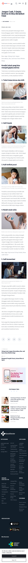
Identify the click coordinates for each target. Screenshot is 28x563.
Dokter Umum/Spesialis (22, 450)
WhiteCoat (4, 503)
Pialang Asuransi (14, 491)
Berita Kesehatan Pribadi (21, 489)
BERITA (21, 478)
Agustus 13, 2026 (13, 403)
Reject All (14, 560)
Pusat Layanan (22, 502)
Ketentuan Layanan (21, 509)
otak (2, 288)
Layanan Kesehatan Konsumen (12, 465)
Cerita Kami (4, 489)
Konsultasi (21, 447)
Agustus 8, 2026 (13, 412)
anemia (10, 52)
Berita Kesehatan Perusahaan (22, 483)
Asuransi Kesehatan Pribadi (21, 467)
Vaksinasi (21, 457)
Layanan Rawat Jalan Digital (13, 446)
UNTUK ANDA (22, 439)
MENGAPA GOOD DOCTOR (5, 478)
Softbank (4, 498)
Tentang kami (5, 492)
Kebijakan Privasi (23, 507)
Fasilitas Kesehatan (12, 488)
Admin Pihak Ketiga (13, 496)
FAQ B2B (12, 469)
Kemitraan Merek (14, 474)
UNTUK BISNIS (4, 439)
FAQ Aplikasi (22, 504)
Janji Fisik (21, 463)
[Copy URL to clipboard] (19, 339)
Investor (4, 494)
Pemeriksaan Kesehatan (22, 460)
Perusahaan (3, 447)
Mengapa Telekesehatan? (5, 486)
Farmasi (12, 494)
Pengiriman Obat (14, 451)
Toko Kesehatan (23, 453)
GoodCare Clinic (14, 471)
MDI (3, 501)
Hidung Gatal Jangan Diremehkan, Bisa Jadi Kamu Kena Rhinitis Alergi (13, 58)
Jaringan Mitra (4, 451)
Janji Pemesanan (23, 455)
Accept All (14, 556)
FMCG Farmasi (13, 500)
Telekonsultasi (13, 449)
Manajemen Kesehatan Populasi (13, 455)
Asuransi (3, 449)
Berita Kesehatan (21, 471)
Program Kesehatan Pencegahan (13, 460)
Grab (3, 496)
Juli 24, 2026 (12, 421)
